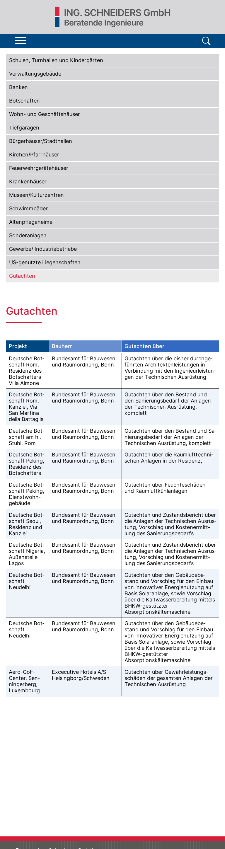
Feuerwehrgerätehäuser (38, 168)
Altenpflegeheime (30, 222)
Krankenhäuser (28, 181)
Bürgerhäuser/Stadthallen (40, 141)
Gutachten (22, 276)
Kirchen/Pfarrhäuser (34, 154)
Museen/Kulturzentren (36, 195)
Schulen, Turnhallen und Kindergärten (56, 60)
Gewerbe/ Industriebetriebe (43, 249)
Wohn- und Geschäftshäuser (44, 114)
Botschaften (24, 101)
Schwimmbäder (28, 208)
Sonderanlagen (28, 235)
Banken (18, 87)
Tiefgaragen (24, 128)
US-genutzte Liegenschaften (45, 262)
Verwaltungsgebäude (35, 74)
